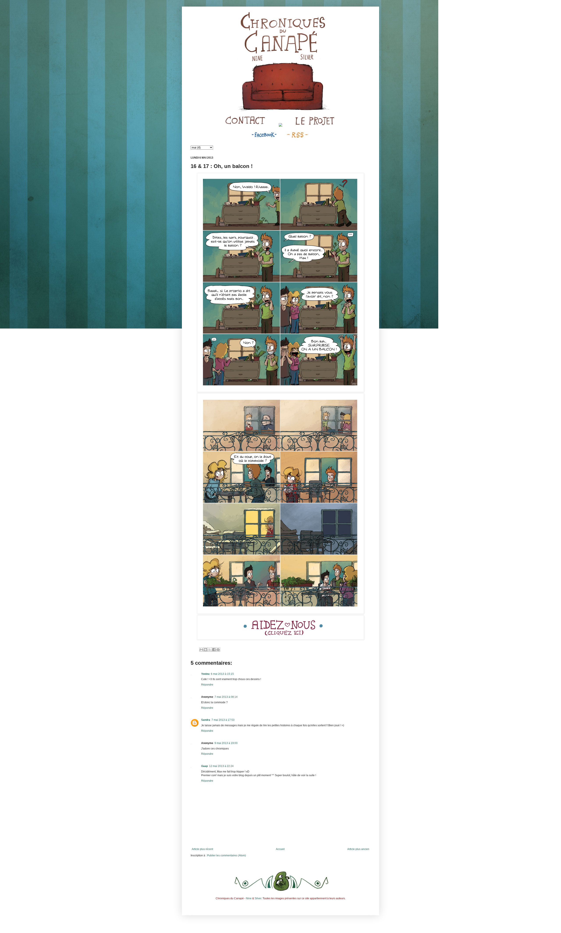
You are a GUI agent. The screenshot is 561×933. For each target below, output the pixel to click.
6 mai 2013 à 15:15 (222, 673)
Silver (258, 898)
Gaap (204, 766)
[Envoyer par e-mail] (201, 649)
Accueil (280, 849)
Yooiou (205, 673)
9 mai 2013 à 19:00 (226, 743)
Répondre (207, 684)
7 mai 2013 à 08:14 (226, 696)
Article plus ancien (358, 849)
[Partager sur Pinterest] (218, 649)
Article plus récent (202, 849)
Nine (249, 898)
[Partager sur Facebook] (214, 649)
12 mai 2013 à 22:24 (221, 766)
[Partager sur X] (210, 649)
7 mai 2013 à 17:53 (222, 719)
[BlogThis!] (205, 649)
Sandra (205, 719)
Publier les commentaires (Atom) (226, 855)
